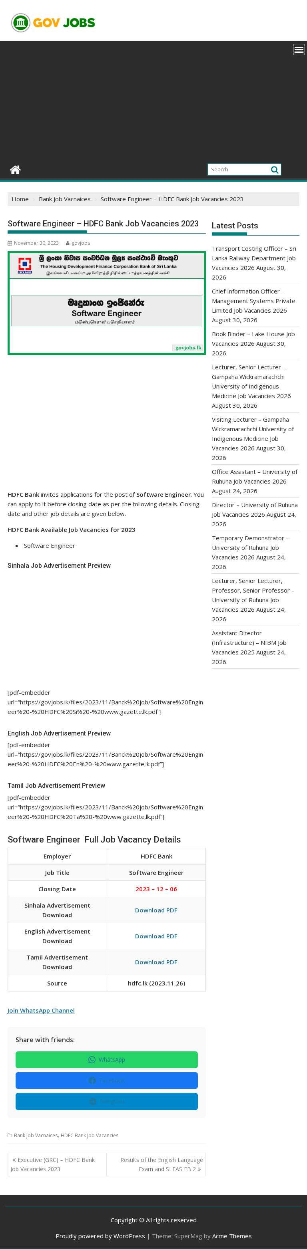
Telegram (112, 1101)
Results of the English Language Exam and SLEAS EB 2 (161, 1164)
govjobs (81, 243)
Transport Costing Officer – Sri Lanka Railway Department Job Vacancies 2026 (254, 258)
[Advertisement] (153, 101)
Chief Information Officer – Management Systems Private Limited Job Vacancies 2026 (253, 300)
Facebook (112, 1080)
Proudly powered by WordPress (100, 1236)
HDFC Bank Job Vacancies (89, 1135)
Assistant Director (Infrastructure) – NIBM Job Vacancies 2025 (249, 642)
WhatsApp (112, 1059)
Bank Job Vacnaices (36, 1135)
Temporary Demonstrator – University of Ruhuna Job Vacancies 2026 (250, 547)
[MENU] (299, 49)
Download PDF (156, 910)
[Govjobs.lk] (15, 169)
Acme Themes (232, 1236)
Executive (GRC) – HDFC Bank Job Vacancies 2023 (52, 1164)
